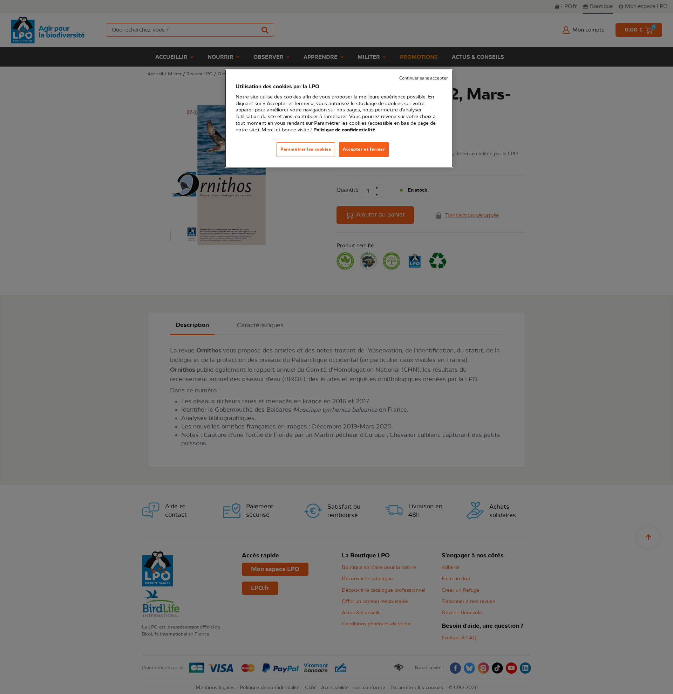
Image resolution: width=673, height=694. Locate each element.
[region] (339, 118)
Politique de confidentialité (344, 130)
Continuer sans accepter (423, 78)
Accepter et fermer (364, 149)
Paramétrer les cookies (305, 149)
